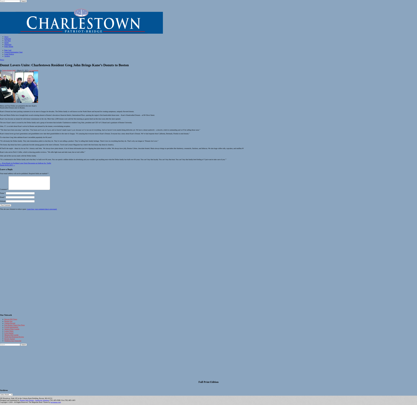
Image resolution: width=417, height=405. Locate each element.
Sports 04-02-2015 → (7, 165)
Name (2, 193)
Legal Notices (9, 54)
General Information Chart (13, 52)
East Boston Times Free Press (14, 325)
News (6, 37)
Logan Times (8, 331)
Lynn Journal (8, 333)
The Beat (7, 41)
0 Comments (34, 70)
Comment (4, 189)
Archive (7, 56)
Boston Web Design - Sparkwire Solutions (34, 400)
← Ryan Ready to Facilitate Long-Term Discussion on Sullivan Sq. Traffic (25, 163)
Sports (6, 43)
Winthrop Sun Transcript (12, 341)
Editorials (7, 39)
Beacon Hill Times (10, 319)
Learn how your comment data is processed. (42, 209)
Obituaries (7, 45)
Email (2, 197)
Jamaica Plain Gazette (11, 329)
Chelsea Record (9, 323)
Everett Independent (11, 327)
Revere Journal (9, 339)
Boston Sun (8, 321)
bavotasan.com (55, 402)
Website (2, 201)
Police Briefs (8, 46)
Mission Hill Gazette (11, 335)
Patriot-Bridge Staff (9, 70)
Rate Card (7, 50)
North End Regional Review (14, 337)
